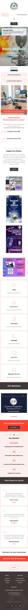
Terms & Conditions (20, 580)
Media (7, 582)
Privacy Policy (20, 578)
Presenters (7, 580)
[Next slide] (24, 405)
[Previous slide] (4, 405)
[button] (14, 19)
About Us (7, 578)
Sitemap (20, 582)
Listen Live (5, 14)
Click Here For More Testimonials (14, 552)
